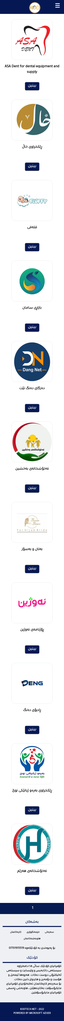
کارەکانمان (15, 932)
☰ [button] (57, 7)
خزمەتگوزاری (33, 932)
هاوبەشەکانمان (32, 939)
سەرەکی (49, 932)
